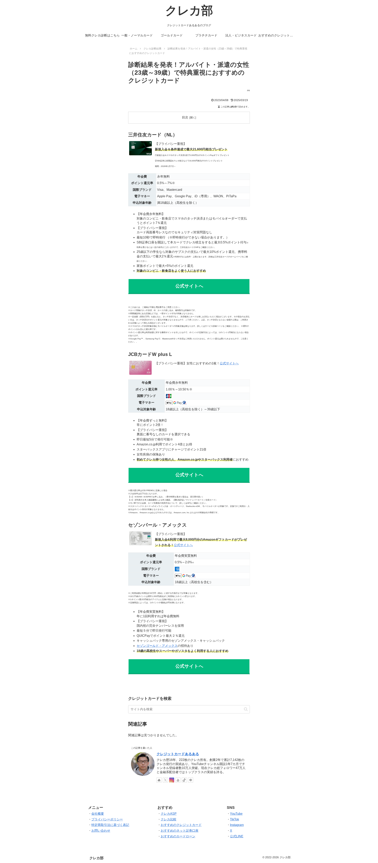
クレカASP (169, 813)
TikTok (234, 819)
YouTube (236, 813)
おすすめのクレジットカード (181, 825)
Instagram (237, 825)
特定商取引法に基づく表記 (110, 825)
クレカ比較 (168, 819)
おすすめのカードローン (178, 836)
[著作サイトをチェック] (159, 780)
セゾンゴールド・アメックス (157, 645)
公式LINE (236, 836)
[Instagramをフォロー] (171, 780)
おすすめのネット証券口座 (179, 830)
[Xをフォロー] (165, 780)
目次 (185, 117)
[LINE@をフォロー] (190, 780)
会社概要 (97, 813)
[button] (245, 709)
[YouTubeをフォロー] (178, 780)
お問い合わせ (100, 830)
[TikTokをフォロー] (184, 780)
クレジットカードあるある (178, 754)
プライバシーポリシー (107, 819)
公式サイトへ (183, 545)
